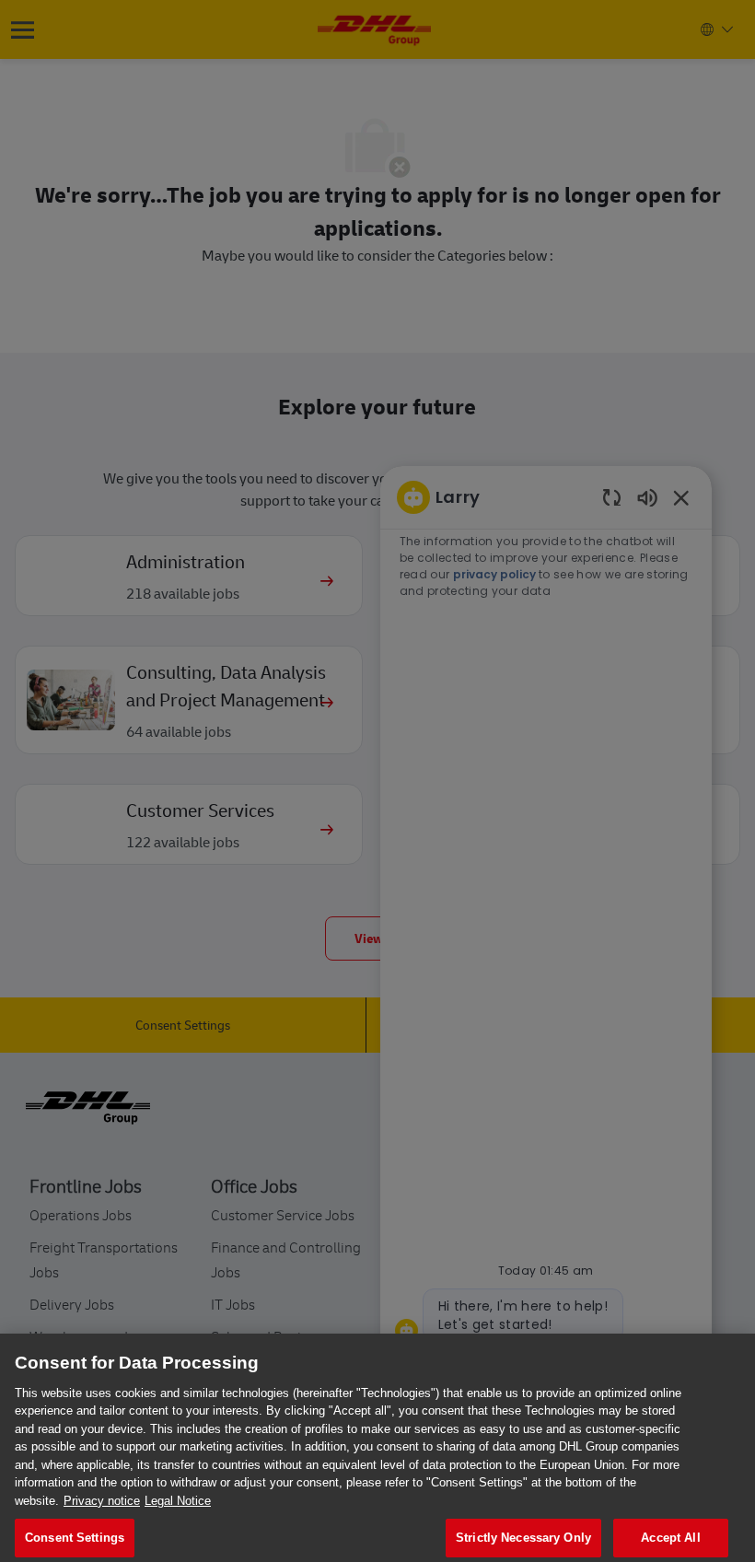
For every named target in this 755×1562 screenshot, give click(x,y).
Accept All (670, 1538)
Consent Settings (74, 1538)
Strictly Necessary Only (523, 1538)
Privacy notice (102, 1501)
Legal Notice (178, 1501)
